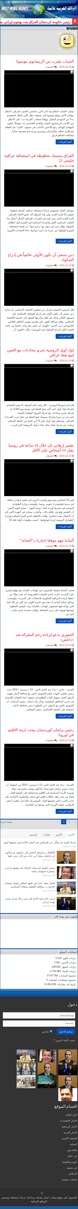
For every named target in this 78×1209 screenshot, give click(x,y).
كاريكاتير (73, 1173)
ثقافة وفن (72, 1150)
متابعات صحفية (69, 1179)
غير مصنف (71, 1167)
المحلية (73, 1144)
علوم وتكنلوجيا (69, 1161)
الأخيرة (71, 834)
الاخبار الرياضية (69, 1126)
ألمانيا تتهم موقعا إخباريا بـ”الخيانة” (47, 540)
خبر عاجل (72, 1156)
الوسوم (33, 834)
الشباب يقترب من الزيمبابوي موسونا (45, 61)
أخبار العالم (71, 1114)
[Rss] (42, 1193)
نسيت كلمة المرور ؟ (64, 1040)
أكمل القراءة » (65, 142)
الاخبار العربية (70, 1132)
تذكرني (46, 1031)
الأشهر (59, 834)
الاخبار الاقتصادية (68, 1120)
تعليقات (46, 834)
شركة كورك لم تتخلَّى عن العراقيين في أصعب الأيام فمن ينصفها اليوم (40, 842)
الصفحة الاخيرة (69, 1138)
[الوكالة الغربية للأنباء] (39, 9)
